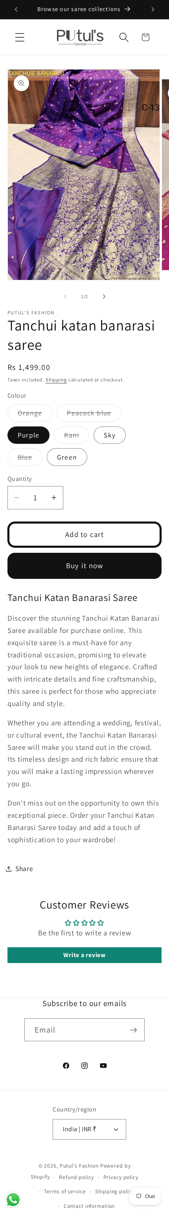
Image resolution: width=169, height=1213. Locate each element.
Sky (110, 434)
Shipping (56, 379)
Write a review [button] (84, 955)
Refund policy (76, 1177)
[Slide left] (65, 296)
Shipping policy (114, 1191)
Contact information (89, 1205)
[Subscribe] (133, 1029)
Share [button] (24, 868)
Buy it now (84, 565)
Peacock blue (94, 415)
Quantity (19, 478)
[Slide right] (104, 296)
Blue (30, 459)
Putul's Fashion (79, 1165)
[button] (20, 37)
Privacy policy (120, 1177)
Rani (76, 437)
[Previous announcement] (16, 9)
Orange (35, 415)
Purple (29, 434)
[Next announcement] (153, 9)
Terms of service (65, 1191)
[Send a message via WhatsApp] (13, 1199)
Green (67, 457)
